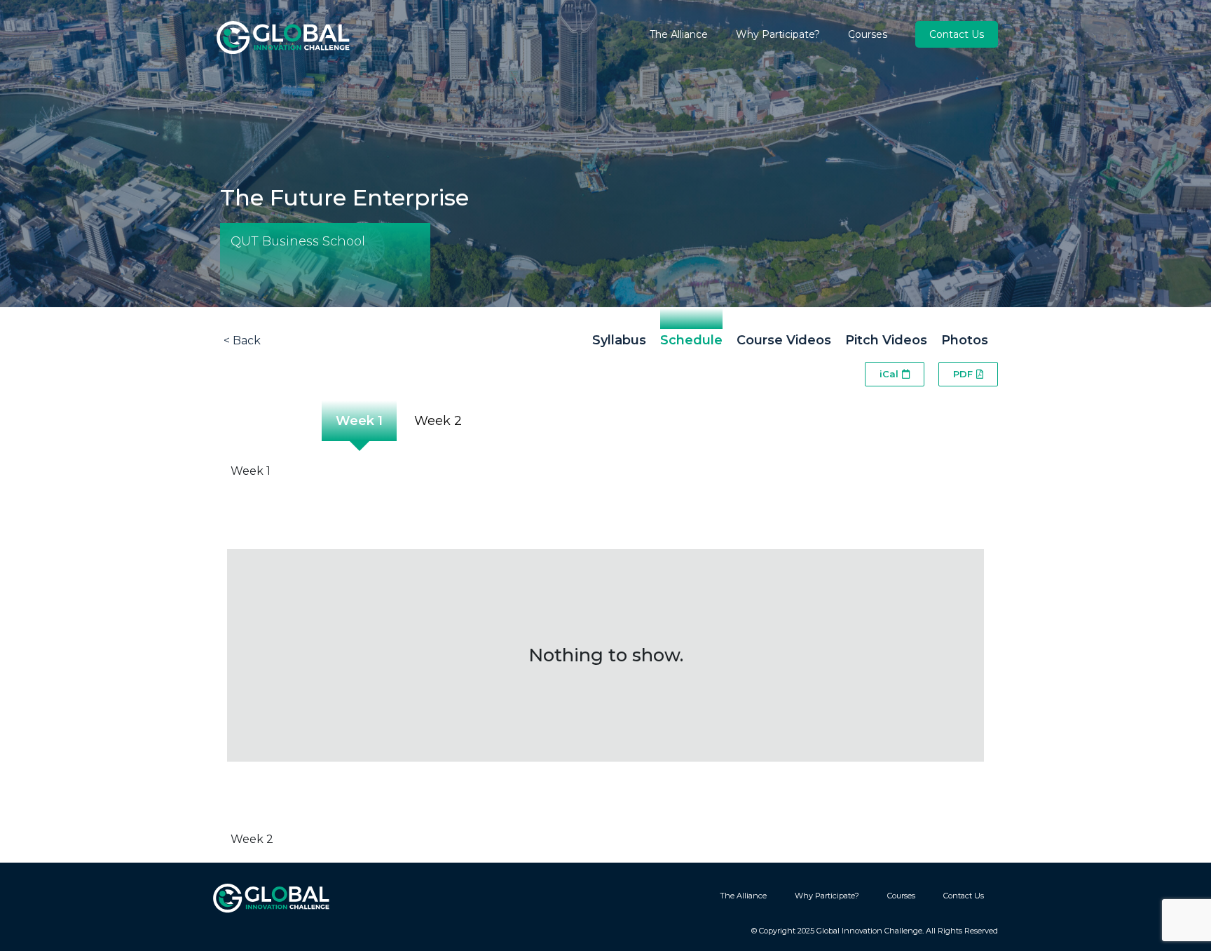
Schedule (691, 340)
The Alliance (679, 34)
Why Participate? (778, 34)
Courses (867, 34)
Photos (964, 340)
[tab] (357, 427)
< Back (242, 340)
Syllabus (619, 340)
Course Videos (784, 340)
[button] (894, 374)
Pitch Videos (886, 340)
